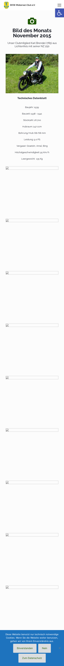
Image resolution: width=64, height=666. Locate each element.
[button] (59, 12)
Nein (44, 648)
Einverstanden (25, 648)
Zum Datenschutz (32, 658)
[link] (32, 73)
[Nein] (59, 648)
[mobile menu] (59, 5)
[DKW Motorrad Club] (19, 5)
